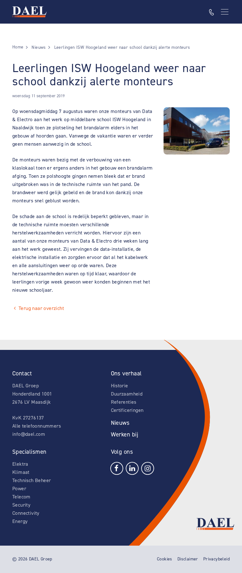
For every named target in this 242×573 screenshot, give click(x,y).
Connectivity (25, 513)
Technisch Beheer (31, 480)
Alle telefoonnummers (36, 426)
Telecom (21, 496)
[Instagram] (147, 468)
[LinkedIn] (132, 468)
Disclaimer (187, 559)
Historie (119, 385)
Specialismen (29, 452)
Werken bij (124, 434)
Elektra (20, 464)
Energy (19, 521)
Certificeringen (127, 410)
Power (19, 488)
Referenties (123, 402)
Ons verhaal (126, 373)
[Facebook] (117, 468)
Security (21, 505)
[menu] (225, 12)
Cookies (164, 559)
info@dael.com (28, 434)
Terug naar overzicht (41, 308)
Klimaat (21, 472)
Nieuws (120, 423)
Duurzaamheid (127, 393)
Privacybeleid (216, 559)
